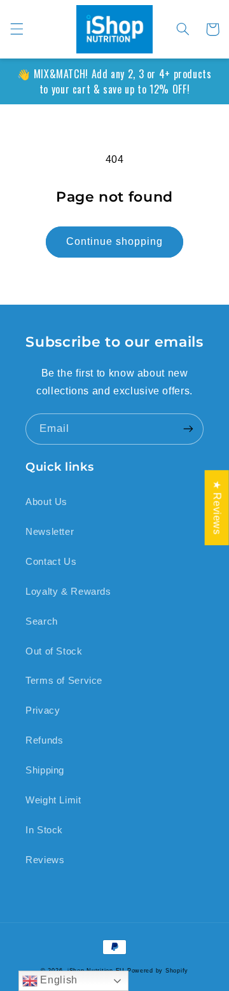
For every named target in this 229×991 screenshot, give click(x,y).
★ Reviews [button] (217, 507)
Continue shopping (114, 241)
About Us (46, 502)
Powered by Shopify (157, 970)
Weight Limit (53, 800)
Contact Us (50, 562)
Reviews (44, 860)
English (58, 979)
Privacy (42, 710)
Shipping (44, 770)
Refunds (44, 740)
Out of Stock (54, 651)
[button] (16, 29)
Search (41, 621)
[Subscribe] (188, 429)
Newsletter (49, 532)
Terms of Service (63, 681)
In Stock (44, 830)
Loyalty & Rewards (68, 591)
